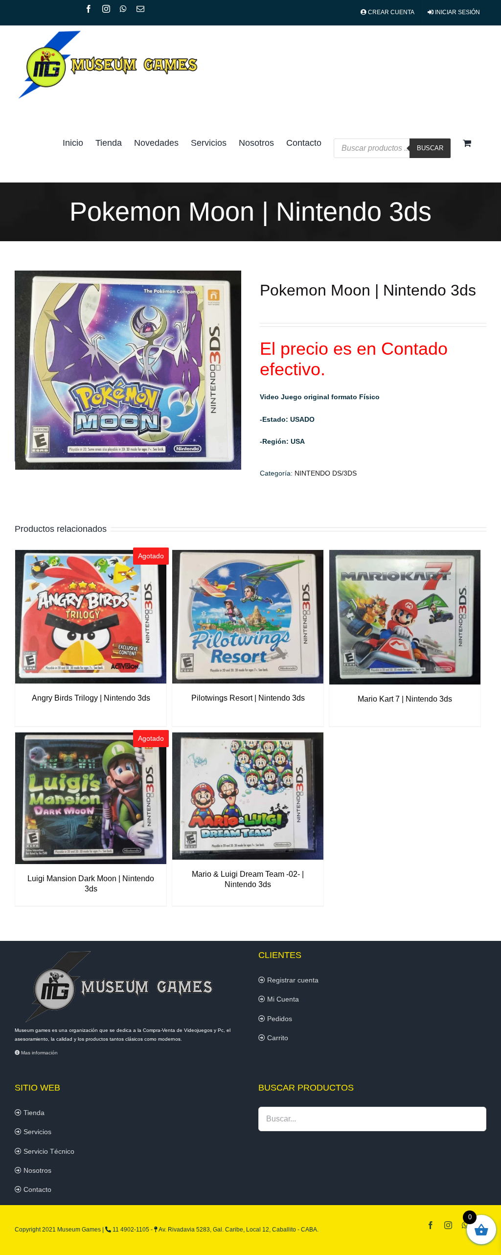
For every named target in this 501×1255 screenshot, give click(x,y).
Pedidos (278, 1019)
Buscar (430, 148)
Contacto (36, 1189)
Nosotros (36, 1170)
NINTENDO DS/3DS (326, 473)
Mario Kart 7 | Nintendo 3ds (405, 699)
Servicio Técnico (48, 1151)
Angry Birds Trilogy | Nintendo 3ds (91, 698)
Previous (22, 369)
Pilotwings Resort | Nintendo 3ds (248, 698)
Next (234, 369)
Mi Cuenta (282, 999)
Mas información (39, 1052)
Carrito (276, 1038)
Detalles (91, 618)
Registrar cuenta (292, 980)
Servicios (36, 1132)
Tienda (33, 1113)
